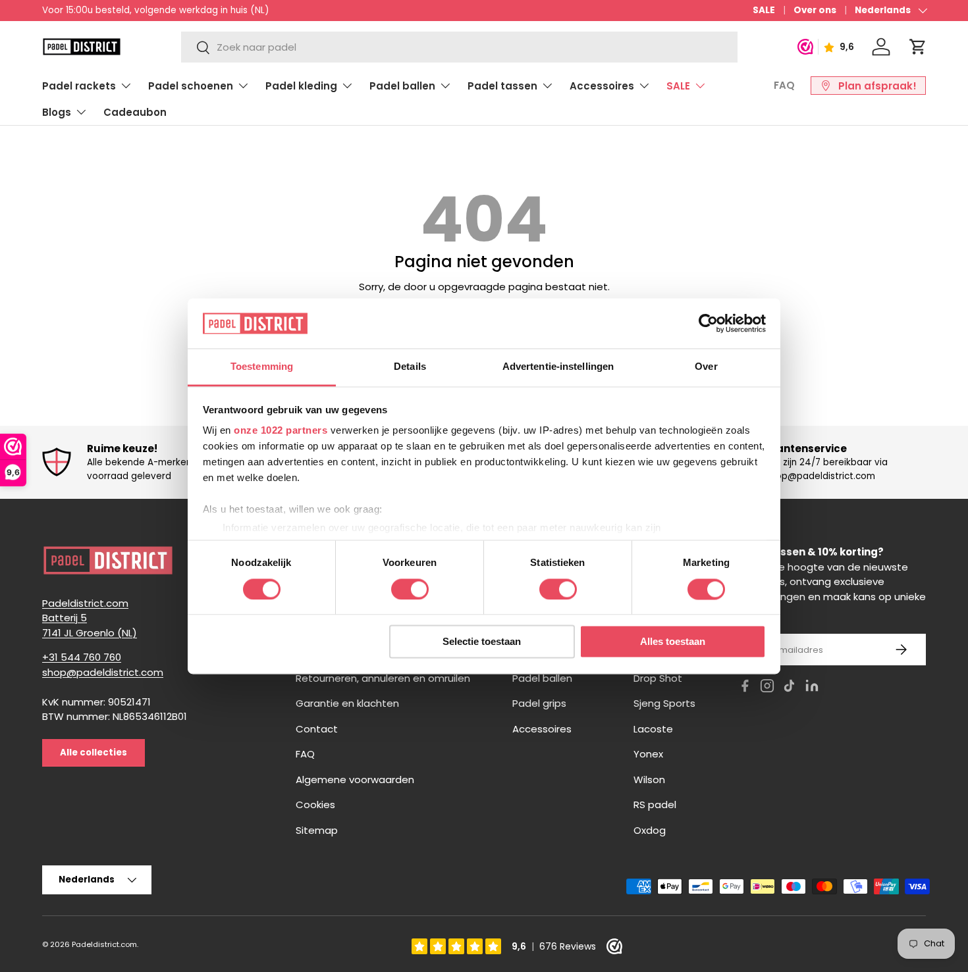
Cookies (315, 804)
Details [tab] (410, 366)
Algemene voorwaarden (355, 779)
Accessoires (602, 86)
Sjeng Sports (664, 703)
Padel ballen (402, 86)
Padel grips (539, 703)
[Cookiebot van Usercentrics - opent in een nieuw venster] (708, 323)
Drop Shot (657, 678)
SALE (764, 10)
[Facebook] (745, 688)
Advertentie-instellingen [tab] (558, 366)
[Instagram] (767, 688)
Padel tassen (502, 86)
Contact (317, 729)
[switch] (410, 589)
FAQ (784, 85)
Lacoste (653, 729)
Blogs (56, 112)
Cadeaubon (135, 112)
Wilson (649, 779)
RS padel (654, 804)
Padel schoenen (190, 86)
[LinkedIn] (812, 688)
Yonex (648, 754)
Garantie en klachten (347, 703)
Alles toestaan (672, 642)
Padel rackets (79, 86)
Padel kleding (301, 86)
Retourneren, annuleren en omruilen (383, 678)
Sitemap (317, 830)
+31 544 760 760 (81, 657)
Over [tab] (706, 366)
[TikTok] (789, 688)
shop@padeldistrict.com (102, 672)
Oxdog (649, 830)
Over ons (814, 10)
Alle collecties (93, 752)
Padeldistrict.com (104, 945)
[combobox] (459, 47)
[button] (917, 46)
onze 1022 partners (280, 430)
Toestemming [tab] (261, 366)
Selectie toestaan (482, 642)
